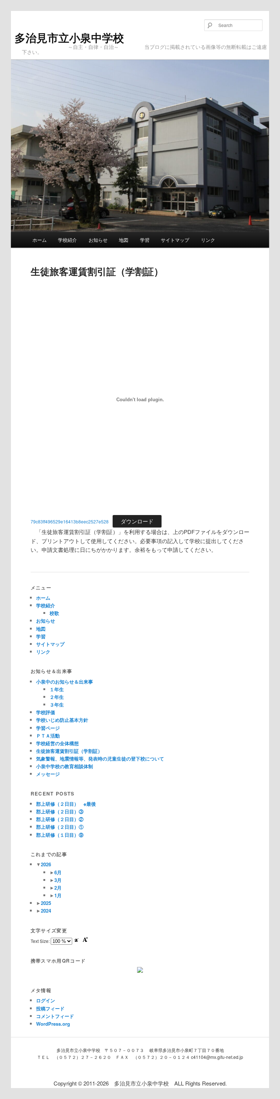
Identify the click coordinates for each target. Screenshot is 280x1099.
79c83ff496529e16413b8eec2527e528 (70, 521)
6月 (58, 872)
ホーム (39, 239)
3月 (58, 880)
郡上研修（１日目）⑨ (59, 834)
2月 (58, 887)
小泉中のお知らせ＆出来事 (64, 681)
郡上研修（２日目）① (59, 826)
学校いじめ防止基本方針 (62, 719)
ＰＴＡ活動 (48, 735)
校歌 (54, 613)
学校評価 (45, 712)
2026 (46, 864)
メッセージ (48, 773)
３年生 (57, 704)
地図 (123, 239)
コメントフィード (55, 1016)
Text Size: (41, 941)
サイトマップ (175, 239)
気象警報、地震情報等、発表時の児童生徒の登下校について (100, 758)
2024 (46, 910)
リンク (208, 239)
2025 (46, 902)
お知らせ (98, 239)
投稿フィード (50, 1008)
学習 (144, 239)
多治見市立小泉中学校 (69, 37)
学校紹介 (67, 239)
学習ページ (48, 727)
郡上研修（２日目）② (59, 819)
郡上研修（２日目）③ (59, 811)
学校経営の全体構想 (57, 743)
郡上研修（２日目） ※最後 (66, 803)
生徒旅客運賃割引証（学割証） (69, 750)
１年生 (57, 689)
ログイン (45, 1000)
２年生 (57, 696)
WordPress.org (53, 1023)
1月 (58, 895)
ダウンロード (137, 521)
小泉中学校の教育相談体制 (64, 766)
